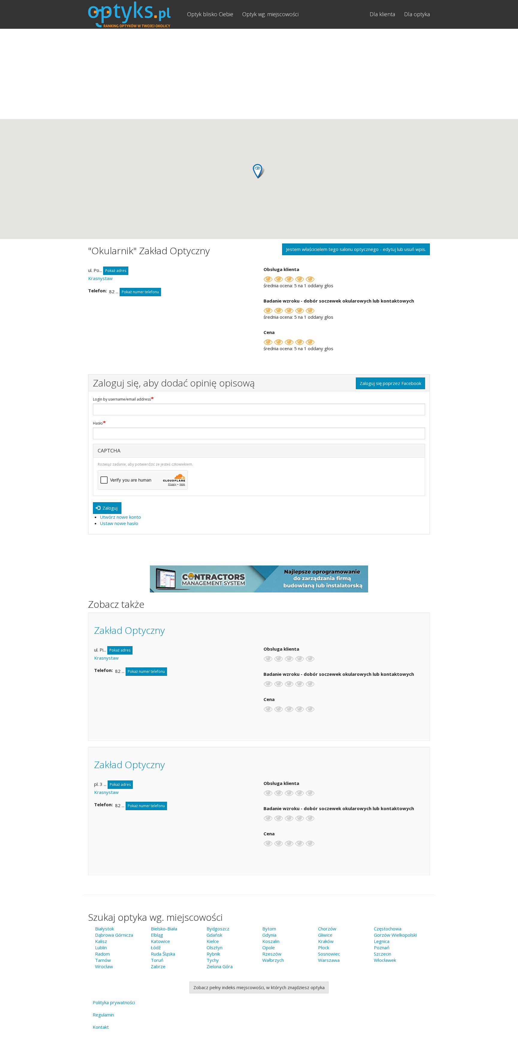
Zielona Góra (220, 966)
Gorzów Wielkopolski (395, 935)
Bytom (269, 929)
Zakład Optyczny (129, 630)
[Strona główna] (135, 14)
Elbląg (157, 935)
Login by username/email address (122, 399)
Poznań (381, 947)
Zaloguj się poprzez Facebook (390, 383)
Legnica (381, 941)
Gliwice (325, 935)
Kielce (213, 941)
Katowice (160, 941)
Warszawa (329, 960)
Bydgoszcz (218, 929)
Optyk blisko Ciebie (210, 14)
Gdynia (269, 935)
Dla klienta (382, 14)
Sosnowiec (329, 954)
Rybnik (213, 954)
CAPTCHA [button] (109, 450)
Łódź (156, 947)
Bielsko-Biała (164, 929)
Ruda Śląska (163, 954)
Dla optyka (417, 14)
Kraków (326, 941)
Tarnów (103, 960)
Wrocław (104, 966)
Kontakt (101, 1027)
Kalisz (101, 941)
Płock (323, 947)
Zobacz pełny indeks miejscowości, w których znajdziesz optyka (259, 987)
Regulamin (103, 1015)
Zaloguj (109, 508)
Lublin (101, 947)
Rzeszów (271, 954)
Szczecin (382, 954)
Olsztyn (214, 947)
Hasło (98, 423)
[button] (259, 171)
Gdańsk (214, 935)
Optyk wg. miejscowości (270, 14)
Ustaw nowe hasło (119, 523)
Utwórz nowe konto (120, 517)
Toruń (157, 960)
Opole (268, 947)
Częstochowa (387, 929)
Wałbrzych (273, 960)
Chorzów (327, 929)
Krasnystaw (100, 278)
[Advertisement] (259, 74)
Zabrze (158, 966)
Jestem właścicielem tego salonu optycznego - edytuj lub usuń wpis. (356, 249)
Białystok (104, 929)
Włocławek (385, 960)
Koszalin (270, 941)
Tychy (213, 960)
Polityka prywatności (114, 1002)
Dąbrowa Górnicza (114, 935)
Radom (102, 954)
